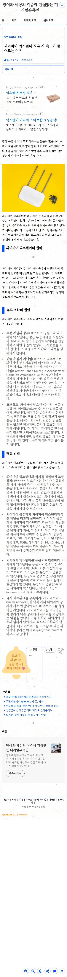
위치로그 (48, 20)
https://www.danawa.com (22, 114)
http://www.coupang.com (22, 87)
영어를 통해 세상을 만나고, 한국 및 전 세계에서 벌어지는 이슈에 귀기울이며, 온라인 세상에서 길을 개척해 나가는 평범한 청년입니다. (26, 760)
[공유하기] (39, 649)
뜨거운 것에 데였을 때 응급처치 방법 (26, 714)
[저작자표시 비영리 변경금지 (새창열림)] (60, 649)
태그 (14, 20)
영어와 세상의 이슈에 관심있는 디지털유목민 (30, 7)
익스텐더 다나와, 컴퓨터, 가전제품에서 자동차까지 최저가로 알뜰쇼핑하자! (32, 127)
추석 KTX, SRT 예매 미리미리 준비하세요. (29, 697)
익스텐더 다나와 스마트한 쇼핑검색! (31, 120)
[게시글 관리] (30, 655)
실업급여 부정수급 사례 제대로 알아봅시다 (29, 710)
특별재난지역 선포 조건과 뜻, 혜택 (24, 701)
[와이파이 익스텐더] (33, 211)
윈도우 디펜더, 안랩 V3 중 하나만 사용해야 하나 (32, 706)
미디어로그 (30, 20)
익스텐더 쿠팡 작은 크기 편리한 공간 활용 (21, 93)
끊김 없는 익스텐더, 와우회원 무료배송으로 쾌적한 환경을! (22, 100)
